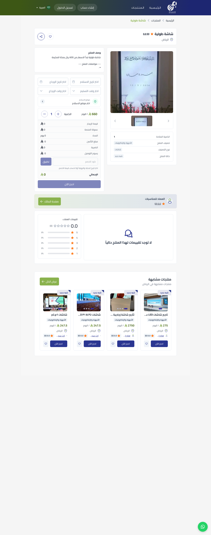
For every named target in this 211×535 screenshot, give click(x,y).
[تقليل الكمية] (44, 114)
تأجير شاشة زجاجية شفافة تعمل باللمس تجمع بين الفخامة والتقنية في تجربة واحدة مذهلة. (122, 315)
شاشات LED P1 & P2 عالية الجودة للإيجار (89, 315)
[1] (141, 121)
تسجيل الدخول (65, 7)
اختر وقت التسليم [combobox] (89, 90)
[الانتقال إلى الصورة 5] (150, 308)
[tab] (142, 121)
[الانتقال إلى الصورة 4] (152, 308)
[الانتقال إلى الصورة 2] (157, 308)
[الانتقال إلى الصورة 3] (154, 308)
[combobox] (85, 82)
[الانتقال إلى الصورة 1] (160, 308)
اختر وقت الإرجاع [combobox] (57, 90)
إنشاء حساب (87, 7)
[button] (73, 91)
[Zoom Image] (120, 82)
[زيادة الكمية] (58, 114)
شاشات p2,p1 (59, 315)
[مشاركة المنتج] (41, 36)
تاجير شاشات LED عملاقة (156, 315)
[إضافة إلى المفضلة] (50, 36)
